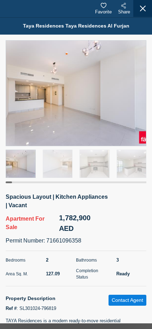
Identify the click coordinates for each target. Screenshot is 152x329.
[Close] (142, 8)
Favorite (103, 11)
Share (124, 11)
